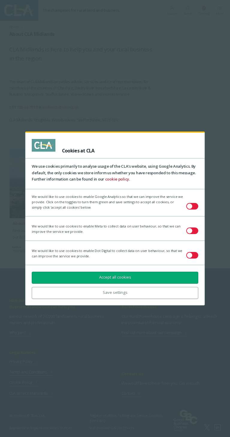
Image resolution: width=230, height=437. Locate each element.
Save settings (115, 292)
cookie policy (117, 179)
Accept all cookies (115, 277)
